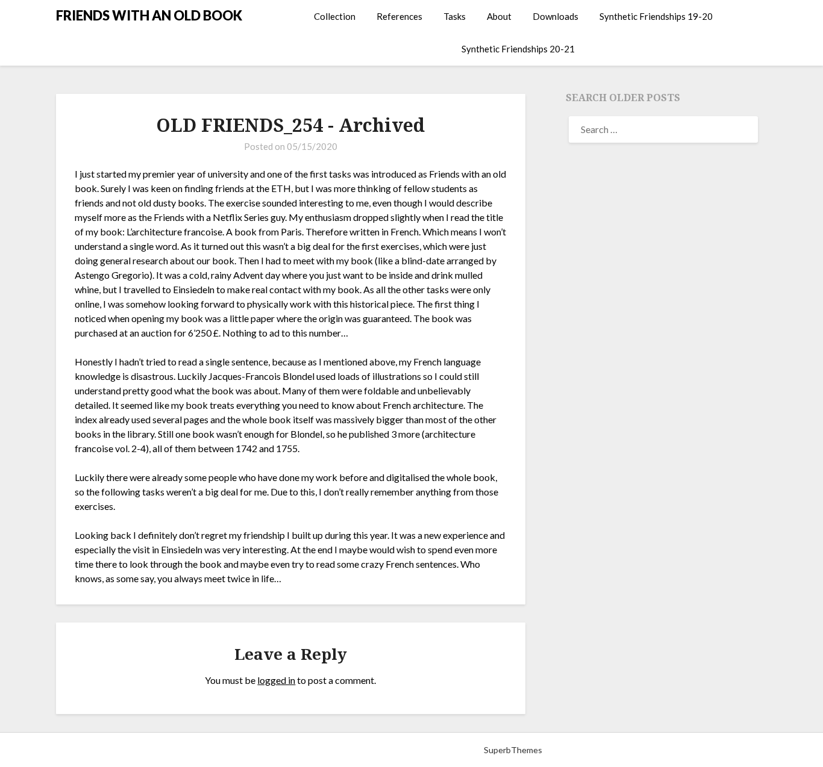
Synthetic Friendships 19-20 (656, 16)
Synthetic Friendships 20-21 (518, 48)
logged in (276, 680)
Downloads (555, 16)
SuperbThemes (513, 750)
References (399, 16)
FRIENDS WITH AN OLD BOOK (149, 15)
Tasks (454, 16)
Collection (334, 16)
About (499, 16)
